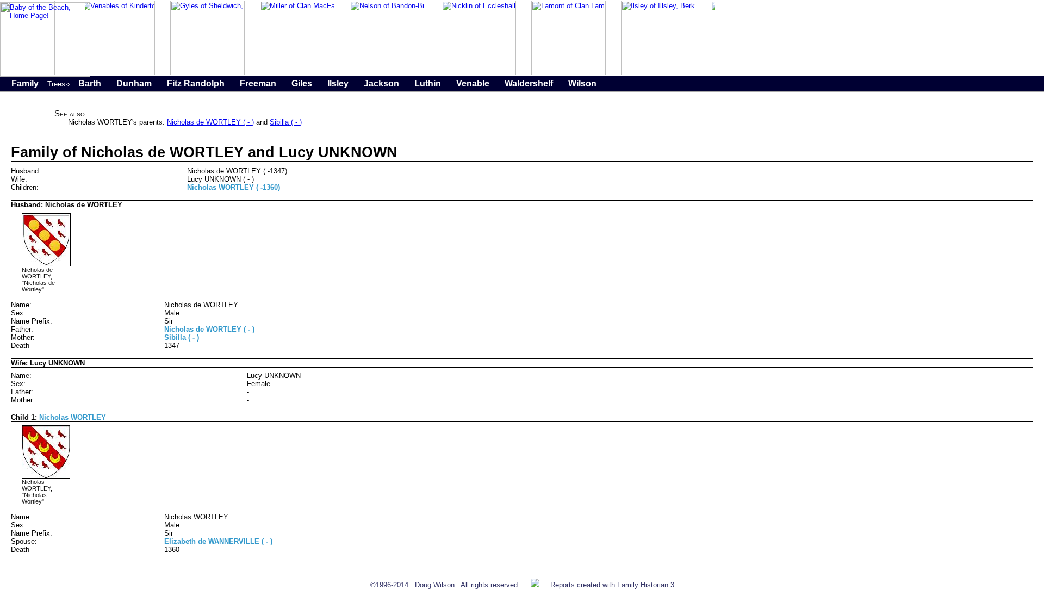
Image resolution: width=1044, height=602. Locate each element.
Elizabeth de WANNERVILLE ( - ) (218, 541)
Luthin (427, 83)
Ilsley (338, 83)
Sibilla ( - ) (286, 122)
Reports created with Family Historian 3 (612, 585)
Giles (301, 83)
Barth (89, 83)
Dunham (134, 83)
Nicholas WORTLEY (72, 417)
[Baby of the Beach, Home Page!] (45, 74)
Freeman (258, 83)
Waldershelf (529, 83)
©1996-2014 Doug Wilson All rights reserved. (445, 585)
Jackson (381, 83)
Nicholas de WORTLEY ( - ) (210, 122)
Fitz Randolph (196, 83)
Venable (472, 83)
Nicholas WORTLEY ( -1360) (233, 187)
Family (25, 83)
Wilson (582, 83)
